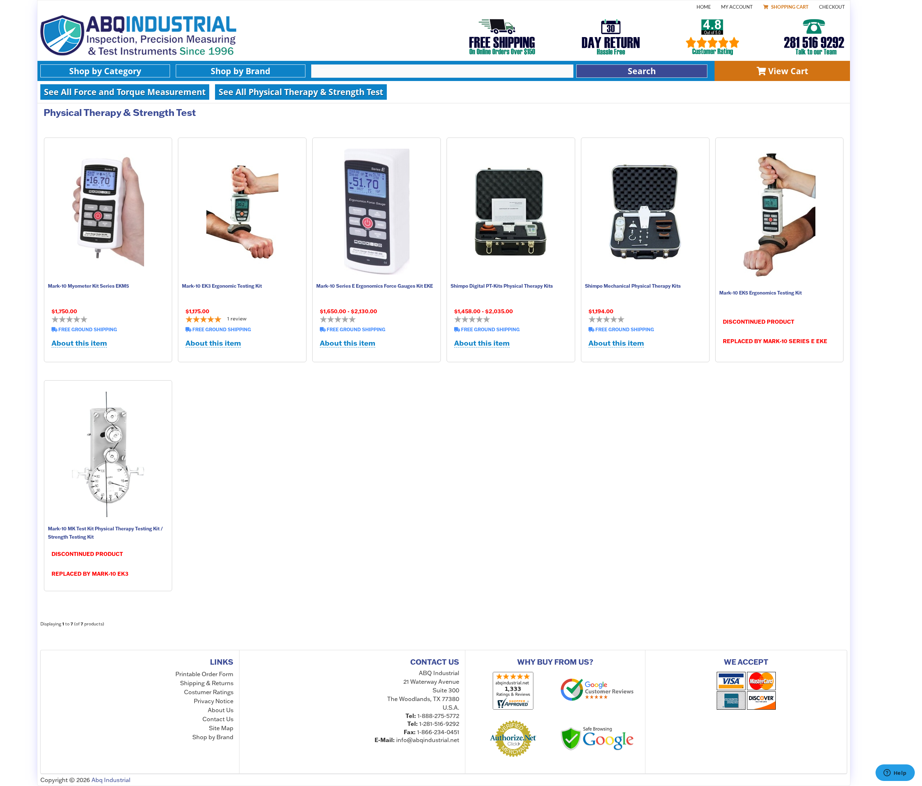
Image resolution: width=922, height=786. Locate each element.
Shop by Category (105, 71)
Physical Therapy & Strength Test (120, 113)
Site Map (221, 728)
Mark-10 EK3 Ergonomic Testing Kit (222, 286)
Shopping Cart (789, 7)
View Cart (787, 71)
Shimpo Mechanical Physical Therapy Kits (633, 286)
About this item (79, 343)
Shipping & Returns (206, 683)
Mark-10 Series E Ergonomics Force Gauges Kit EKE (374, 286)
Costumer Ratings (208, 692)
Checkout (832, 7)
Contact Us (217, 719)
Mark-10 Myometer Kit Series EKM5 (88, 286)
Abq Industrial (110, 779)
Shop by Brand (240, 71)
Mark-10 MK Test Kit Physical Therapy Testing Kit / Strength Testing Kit (105, 532)
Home (704, 7)
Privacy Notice (213, 701)
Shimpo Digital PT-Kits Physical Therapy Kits (502, 286)
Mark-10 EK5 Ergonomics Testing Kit (760, 293)
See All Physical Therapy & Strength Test (301, 92)
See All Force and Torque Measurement (125, 92)
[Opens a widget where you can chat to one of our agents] (895, 773)
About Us (220, 710)
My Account (737, 7)
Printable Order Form (204, 674)
